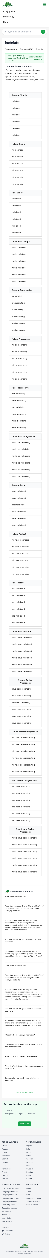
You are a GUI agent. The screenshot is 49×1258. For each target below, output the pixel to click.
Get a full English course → (35, 58)
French (4, 1172)
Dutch (4, 1165)
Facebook (9, 1231)
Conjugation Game (33, 1198)
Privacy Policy (32, 1205)
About (28, 1192)
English (21, 1114)
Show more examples (24, 1092)
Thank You (6, 1215)
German (5, 1175)
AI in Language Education (12, 1188)
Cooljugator (8, 1114)
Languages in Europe (10, 1198)
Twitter (7, 1234)
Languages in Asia (9, 1201)
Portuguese (6, 1169)
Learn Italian (7, 1218)
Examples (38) (26, 49)
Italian (28, 1156)
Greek (4, 1146)
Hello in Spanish (8, 1205)
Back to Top (24, 1123)
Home (28, 1188)
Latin (28, 1149)
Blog (5, 22)
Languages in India (9, 1195)
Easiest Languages (9, 1208)
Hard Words (7, 1211)
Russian (5, 1149)
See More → (7, 1221)
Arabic (4, 1152)
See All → (6, 1179)
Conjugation (9, 11)
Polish (28, 1175)
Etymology (8, 16)
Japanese (6, 1156)
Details (39, 49)
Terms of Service (33, 1201)
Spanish (5, 1159)
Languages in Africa (10, 1192)
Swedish (29, 1169)
